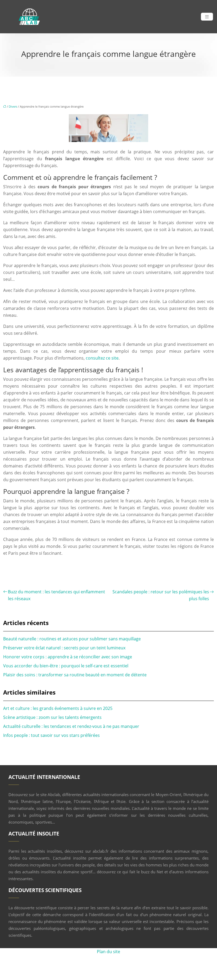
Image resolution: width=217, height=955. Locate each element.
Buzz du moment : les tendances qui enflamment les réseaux (56, 595)
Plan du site (108, 951)
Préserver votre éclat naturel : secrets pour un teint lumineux (64, 648)
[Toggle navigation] (207, 17)
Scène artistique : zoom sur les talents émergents (52, 717)
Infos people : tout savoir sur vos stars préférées (51, 735)
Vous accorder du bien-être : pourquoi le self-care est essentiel (65, 666)
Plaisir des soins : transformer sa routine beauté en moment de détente (75, 675)
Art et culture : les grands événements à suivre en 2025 (57, 708)
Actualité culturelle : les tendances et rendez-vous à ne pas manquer (71, 726)
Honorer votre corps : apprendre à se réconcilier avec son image (67, 657)
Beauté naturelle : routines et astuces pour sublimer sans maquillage (72, 639)
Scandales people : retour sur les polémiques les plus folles (160, 595)
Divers (13, 106)
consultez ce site (102, 358)
